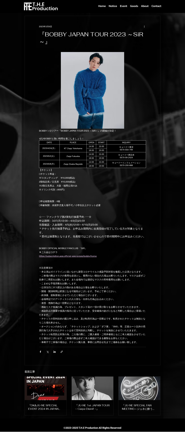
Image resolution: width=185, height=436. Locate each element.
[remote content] (92, 154)
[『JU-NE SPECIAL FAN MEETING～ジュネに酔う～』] (139, 388)
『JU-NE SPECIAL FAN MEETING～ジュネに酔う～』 (137, 407)
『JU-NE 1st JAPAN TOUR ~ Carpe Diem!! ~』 (92, 407)
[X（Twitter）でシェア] (47, 351)
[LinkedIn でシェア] (54, 351)
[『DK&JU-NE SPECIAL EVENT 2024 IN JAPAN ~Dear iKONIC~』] (45, 388)
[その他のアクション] (144, 26)
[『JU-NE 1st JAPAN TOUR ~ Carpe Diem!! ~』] (92, 388)
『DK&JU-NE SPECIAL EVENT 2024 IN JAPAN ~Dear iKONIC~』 (43, 407)
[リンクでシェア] (61, 351)
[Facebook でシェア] (40, 351)
